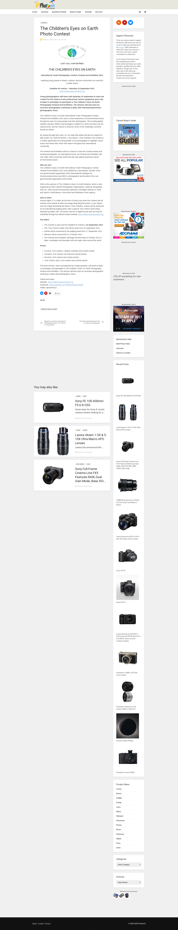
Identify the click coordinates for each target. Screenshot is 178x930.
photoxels (46, 39)
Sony (84, 396)
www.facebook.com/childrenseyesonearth (66, 285)
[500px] (130, 22)
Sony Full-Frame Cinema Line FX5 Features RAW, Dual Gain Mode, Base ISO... (90, 475)
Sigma (118, 839)
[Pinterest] (124, 22)
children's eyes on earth (49, 309)
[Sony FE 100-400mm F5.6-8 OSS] (53, 407)
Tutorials (88, 12)
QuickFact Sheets (59, 12)
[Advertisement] (108, 4)
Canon (119, 789)
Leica (118, 807)
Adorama (120, 348)
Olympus (119, 816)
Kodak (118, 802)
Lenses (78, 396)
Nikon (118, 811)
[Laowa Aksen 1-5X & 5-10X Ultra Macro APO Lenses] (53, 441)
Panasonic (120, 820)
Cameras (44, 12)
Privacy (47, 923)
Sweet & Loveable (123, 353)
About (34, 923)
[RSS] (118, 22)
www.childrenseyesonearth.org (72, 91)
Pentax (119, 825)
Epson (118, 793)
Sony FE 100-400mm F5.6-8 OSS (89, 403)
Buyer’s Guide (75, 12)
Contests (44, 22)
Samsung (120, 834)
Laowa (78, 430)
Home (34, 12)
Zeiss (118, 848)
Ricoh (118, 829)
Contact (41, 923)
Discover (99, 12)
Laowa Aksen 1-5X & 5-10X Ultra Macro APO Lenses (91, 439)
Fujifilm (119, 798)
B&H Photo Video (123, 344)
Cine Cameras (80, 464)
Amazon (121, 47)
